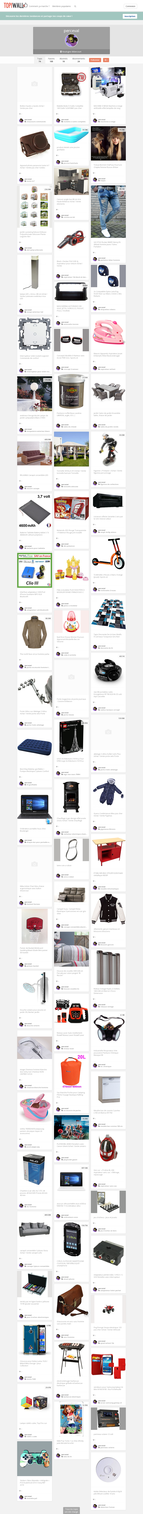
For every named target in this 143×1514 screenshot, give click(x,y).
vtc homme (31, 1207)
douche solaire (33, 1026)
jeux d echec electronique (38, 1317)
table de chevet (70, 427)
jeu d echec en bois (108, 1231)
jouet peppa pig (33, 1147)
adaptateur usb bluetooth (37, 610)
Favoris (51, 60)
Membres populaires (61, 6)
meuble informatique (109, 889)
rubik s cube (32, 1436)
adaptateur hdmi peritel (110, 1290)
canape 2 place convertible (38, 1266)
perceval (28, 119)
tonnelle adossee (71, 486)
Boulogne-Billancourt (71, 51)
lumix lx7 (30, 181)
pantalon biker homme (110, 260)
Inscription (130, 16)
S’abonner (95, 60)
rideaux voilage (107, 1007)
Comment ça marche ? (39, 6)
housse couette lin (71, 989)
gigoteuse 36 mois (107, 829)
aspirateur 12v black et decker (76, 277)
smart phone (69, 1279)
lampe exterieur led (35, 312)
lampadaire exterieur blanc (38, 431)
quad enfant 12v (107, 1343)
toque (102, 180)
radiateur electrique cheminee (77, 834)
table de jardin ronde (109, 427)
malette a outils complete (74, 122)
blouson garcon (107, 945)
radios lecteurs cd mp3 (110, 710)
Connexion (130, 6)
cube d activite (70, 655)
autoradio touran (71, 324)
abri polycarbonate (35, 250)
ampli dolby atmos (108, 532)
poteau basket (33, 966)
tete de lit (68, 1456)
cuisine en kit (69, 217)
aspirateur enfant (107, 369)
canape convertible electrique (76, 927)
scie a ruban (69, 877)
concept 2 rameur (71, 369)
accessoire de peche (72, 1110)
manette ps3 (32, 1498)
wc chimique (105, 1066)
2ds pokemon (69, 546)
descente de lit (106, 648)
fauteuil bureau (33, 904)
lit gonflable (32, 785)
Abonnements (78, 60)
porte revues (69, 715)
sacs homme (69, 1337)
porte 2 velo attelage (35, 725)
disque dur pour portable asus (39, 842)
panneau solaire (107, 1447)
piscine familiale (71, 163)
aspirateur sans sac (108, 1186)
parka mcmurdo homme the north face (43, 667)
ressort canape (33, 488)
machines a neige (107, 122)
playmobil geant (70, 1160)
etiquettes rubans (107, 309)
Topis (39, 60)
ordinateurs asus (71, 1217)
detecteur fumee (107, 1507)
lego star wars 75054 (72, 774)
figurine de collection (109, 484)
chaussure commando (36, 122)
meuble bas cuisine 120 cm (111, 1126)
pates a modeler (70, 606)
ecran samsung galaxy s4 (110, 1403)
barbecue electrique (72, 1397)
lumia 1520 (31, 1379)
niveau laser (69, 1049)
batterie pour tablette (36, 548)
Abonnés (64, 60)
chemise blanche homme (37, 1087)
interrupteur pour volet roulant (40, 371)
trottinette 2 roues (108, 590)
